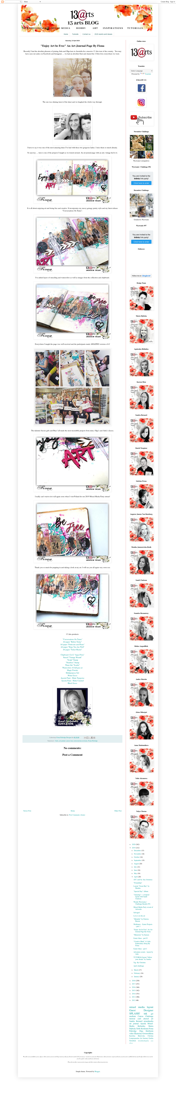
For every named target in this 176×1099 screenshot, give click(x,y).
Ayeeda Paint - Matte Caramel (72, 680)
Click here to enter (141, 183)
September (138, 860)
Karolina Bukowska (137, 1036)
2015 (134, 990)
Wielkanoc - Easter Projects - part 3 (142, 925)
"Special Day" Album (140, 891)
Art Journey (144, 1038)
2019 (134, 848)
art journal (62, 741)
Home (66, 34)
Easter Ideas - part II (140, 938)
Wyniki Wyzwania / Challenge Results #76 (141, 903)
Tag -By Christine (139, 962)
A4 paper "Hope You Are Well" (72, 647)
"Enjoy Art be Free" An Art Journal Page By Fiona (142, 930)
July (135, 867)
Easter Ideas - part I (140, 949)
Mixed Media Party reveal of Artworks (143, 908)
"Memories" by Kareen (141, 935)
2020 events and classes (103, 34)
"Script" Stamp (72, 660)
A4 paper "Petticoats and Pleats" (72, 644)
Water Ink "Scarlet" (72, 665)
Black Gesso (72, 683)
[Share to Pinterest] (94, 737)
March (136, 970)
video (131, 1033)
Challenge (149, 1016)
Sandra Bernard (135, 1021)
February (137, 973)
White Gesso (72, 675)
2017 (134, 984)
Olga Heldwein (146, 1031)
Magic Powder (72, 670)
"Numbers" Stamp (72, 662)
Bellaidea (141, 1026)
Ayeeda (143, 1023)
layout (150, 1007)
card (139, 1018)
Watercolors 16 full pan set (72, 667)
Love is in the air (139, 916)
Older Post (118, 811)
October (137, 857)
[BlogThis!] (87, 737)
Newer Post (27, 811)
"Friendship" (137, 883)
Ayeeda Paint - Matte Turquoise (72, 678)
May (135, 873)
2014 (134, 993)
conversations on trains (80, 741)
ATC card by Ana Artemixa (142, 879)
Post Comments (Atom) (77, 815)
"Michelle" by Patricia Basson (141, 920)
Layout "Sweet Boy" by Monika (141, 887)
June (135, 870)
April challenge (138, 966)
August (136, 863)
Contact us (86, 34)
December (137, 850)
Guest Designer (141, 1010)
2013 (134, 997)
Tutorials (75, 34)
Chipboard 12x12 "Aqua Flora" (72, 655)
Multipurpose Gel (72, 673)
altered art (148, 1018)
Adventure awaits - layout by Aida (143, 953)
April (136, 877)
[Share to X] (89, 737)
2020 (134, 844)
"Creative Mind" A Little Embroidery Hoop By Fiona (141, 943)
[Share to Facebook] (92, 737)
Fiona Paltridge (93, 741)
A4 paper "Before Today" (72, 642)
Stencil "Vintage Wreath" (72, 657)
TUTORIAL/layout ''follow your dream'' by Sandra (142, 958)
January (137, 976)
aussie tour (69, 741)
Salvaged (136, 912)
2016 (134, 987)
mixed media (137, 1007)
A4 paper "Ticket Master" (72, 649)
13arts (56, 741)
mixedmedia (148, 1021)
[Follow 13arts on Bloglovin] (141, 277)
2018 (134, 980)
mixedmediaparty (143, 1041)
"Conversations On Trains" (72, 639)
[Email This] (85, 737)
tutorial (132, 1018)
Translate (148, 74)
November (138, 854)
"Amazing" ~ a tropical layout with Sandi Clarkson (141, 897)
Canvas (140, 1016)
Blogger (97, 1071)
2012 (134, 1000)
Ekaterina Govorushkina (143, 1033)
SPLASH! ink (138, 1013)
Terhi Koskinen (142, 1028)
